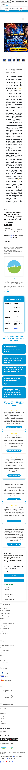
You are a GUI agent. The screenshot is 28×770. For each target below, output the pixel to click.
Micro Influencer (4, 628)
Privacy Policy (18, 756)
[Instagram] (4, 762)
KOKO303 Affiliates (5, 663)
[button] (23, 19)
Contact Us (12, 758)
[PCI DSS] (3, 747)
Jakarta (2, 726)
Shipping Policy (4, 626)
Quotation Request (5, 613)
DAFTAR (14, 575)
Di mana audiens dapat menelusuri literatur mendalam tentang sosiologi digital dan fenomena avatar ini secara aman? (13, 392)
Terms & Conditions (6, 756)
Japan (2, 721)
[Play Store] (13, 739)
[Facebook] (1, 762)
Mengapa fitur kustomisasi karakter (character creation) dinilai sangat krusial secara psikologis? (13, 359)
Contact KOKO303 (5, 611)
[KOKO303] (7, 6)
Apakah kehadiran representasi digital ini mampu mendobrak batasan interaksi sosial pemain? (13, 370)
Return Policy (3, 653)
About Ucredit (4, 660)
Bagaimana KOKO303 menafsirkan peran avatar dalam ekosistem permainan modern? (13, 348)
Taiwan (2, 718)
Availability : (7, 236)
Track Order (3, 621)
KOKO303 (19, 88)
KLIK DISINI (6, 291)
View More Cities (4, 728)
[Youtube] (7, 762)
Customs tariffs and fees (7, 623)
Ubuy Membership (5, 631)
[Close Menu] (1, 6)
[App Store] (4, 739)
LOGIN (7, 10)
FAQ (1, 658)
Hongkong (3, 708)
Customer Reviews (5, 650)
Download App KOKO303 (7, 645)
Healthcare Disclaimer (6, 636)
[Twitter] (10, 762)
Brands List (3, 648)
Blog (1, 655)
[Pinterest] (13, 762)
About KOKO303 (4, 608)
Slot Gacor (3, 713)
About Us (3, 758)
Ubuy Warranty (4, 633)
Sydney (2, 716)
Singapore (3, 711)
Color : (7, 241)
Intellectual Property (5, 616)
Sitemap (2, 618)
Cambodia (3, 723)
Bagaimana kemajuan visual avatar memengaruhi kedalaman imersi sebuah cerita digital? (14, 381)
